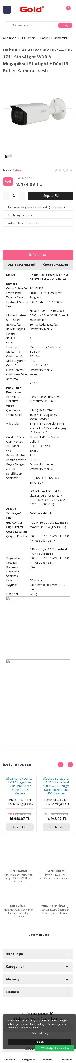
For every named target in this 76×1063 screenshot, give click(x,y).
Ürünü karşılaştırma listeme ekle (28, 207)
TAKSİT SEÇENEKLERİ (20, 264)
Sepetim (47, 1059)
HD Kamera (28, 38)
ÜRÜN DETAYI (38, 255)
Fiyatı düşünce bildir (20, 215)
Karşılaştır (57, 207)
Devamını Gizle (39, 935)
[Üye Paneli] (59, 9)
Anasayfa (9, 38)
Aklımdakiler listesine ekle (24, 223)
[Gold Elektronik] (32, 9)
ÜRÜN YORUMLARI (55, 264)
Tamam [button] (39, 1041)
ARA (65, 25)
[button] (69, 112)
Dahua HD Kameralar (53, 38)
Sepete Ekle (51, 195)
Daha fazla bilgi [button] (39, 1033)
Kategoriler (28, 1059)
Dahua (16, 170)
